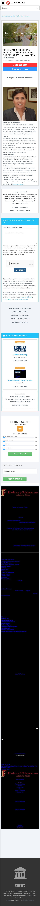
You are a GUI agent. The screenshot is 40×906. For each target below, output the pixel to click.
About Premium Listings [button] (20, 210)
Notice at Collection (26, 297)
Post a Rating (20, 454)
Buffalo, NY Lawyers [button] (20, 322)
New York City (25, 16)
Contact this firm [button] (20, 361)
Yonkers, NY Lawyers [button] (20, 312)
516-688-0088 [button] (20, 65)
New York (16, 16)
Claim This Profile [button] (20, 207)
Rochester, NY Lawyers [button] (20, 319)
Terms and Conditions (21, 299)
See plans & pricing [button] (20, 405)
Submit (21, 270)
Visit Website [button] (20, 69)
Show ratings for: (7, 465)
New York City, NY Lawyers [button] (20, 308)
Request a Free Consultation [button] (20, 78)
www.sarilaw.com (18, 184)
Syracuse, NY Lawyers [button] (20, 315)
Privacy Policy (7, 299)
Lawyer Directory (6, 16)
